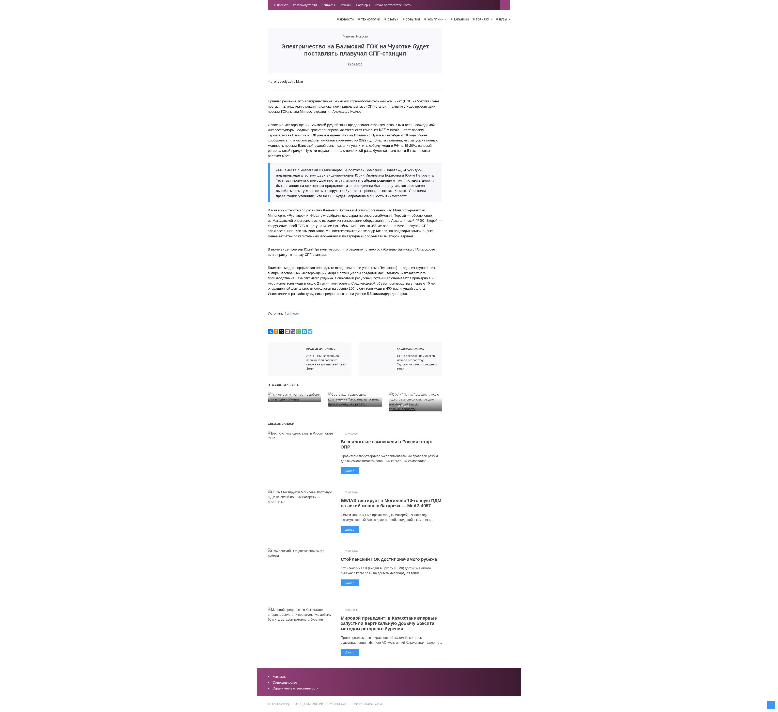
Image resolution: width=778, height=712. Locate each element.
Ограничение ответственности (295, 688)
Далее (350, 471)
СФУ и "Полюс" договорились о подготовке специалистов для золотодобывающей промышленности (414, 388)
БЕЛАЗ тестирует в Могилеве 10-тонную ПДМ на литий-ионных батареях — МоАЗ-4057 (391, 503)
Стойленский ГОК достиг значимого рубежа (389, 559)
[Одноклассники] (276, 331)
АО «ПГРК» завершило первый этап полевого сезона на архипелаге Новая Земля (284, 359)
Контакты (280, 676)
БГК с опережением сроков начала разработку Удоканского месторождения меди (375, 359)
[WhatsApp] (298, 331)
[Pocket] (287, 331)
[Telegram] (310, 331)
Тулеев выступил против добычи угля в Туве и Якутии (292, 383)
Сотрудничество (285, 682)
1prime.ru (292, 313)
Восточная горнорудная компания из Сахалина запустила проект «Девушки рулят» (351, 385)
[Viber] (293, 331)
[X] (281, 331)
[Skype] (304, 331)
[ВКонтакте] (270, 331)
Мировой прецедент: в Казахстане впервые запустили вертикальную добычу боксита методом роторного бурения (389, 623)
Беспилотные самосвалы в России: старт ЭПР (387, 444)
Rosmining (298, 21)
